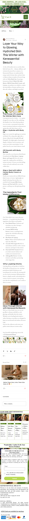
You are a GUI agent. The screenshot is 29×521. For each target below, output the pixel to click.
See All (24, 362)
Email (5, 466)
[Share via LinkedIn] (11, 351)
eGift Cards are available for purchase (12, 511)
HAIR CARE (18, 423)
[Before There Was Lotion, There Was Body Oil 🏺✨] (14, 372)
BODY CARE (11, 423)
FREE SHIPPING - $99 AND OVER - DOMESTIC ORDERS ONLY (14, 3)
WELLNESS (3, 423)
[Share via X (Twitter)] (7, 351)
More (10, 31)
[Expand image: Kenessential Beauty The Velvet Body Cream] (18, 339)
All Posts (3, 31)
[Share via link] (14, 351)
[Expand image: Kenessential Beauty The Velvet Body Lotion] (6, 339)
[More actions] (25, 39)
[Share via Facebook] (3, 351)
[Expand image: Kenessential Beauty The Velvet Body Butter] (24, 339)
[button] (7, 17)
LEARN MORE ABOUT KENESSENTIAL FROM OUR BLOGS (11, 412)
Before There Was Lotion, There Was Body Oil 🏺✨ (14, 383)
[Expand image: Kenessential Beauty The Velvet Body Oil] (12, 339)
